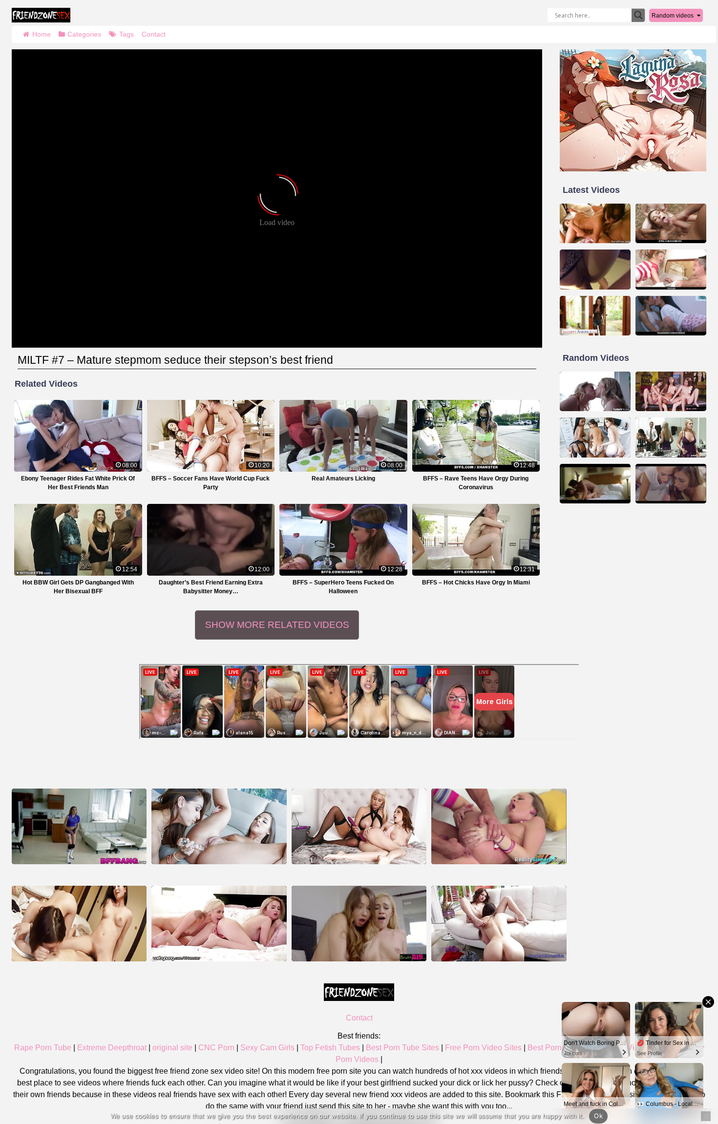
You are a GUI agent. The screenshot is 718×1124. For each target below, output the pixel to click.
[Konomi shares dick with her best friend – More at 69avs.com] (79, 923)
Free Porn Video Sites (483, 1047)
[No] (706, 1116)
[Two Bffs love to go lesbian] (359, 826)
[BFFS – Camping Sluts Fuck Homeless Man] (670, 224)
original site (172, 1047)
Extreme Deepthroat (112, 1047)
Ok (598, 1116)
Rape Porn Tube (42, 1047)
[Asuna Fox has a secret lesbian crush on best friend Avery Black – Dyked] (670, 316)
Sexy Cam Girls (267, 1047)
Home (41, 34)
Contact (154, 34)
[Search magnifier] (638, 15)
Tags (126, 34)
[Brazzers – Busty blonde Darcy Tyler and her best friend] (670, 437)
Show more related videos (277, 625)
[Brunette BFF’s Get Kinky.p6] (595, 224)
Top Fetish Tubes (330, 1047)
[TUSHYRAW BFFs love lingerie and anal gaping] (595, 392)
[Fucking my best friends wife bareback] (595, 270)
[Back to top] (688, 1078)
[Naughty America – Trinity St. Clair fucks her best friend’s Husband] (595, 316)
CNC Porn (216, 1047)
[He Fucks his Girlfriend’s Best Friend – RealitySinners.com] (498, 826)
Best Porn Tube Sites (402, 1047)
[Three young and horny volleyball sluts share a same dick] (79, 826)
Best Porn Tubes (556, 1047)
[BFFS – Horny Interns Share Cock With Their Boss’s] (595, 437)
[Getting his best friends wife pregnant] (595, 484)
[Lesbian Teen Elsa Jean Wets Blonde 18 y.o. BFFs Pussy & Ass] (218, 923)
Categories (84, 34)
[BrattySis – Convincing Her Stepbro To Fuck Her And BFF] (359, 923)
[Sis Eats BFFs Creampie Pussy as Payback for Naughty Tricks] (670, 484)
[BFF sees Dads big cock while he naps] (670, 270)
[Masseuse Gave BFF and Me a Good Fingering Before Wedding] (670, 392)
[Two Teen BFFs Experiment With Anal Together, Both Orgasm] (218, 826)
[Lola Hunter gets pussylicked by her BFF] (498, 923)
